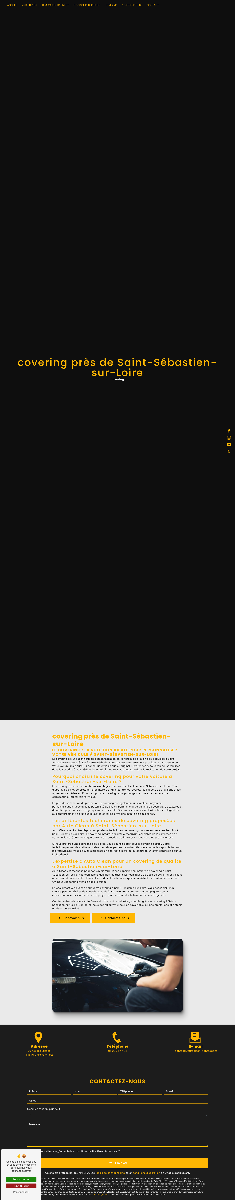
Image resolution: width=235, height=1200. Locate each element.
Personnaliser (21, 1192)
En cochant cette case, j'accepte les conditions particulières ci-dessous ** (75, 1151)
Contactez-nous (117, 918)
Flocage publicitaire (87, 5)
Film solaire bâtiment (55, 5)
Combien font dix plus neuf (43, 1109)
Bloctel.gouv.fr (101, 1194)
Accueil (12, 5)
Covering (111, 5)
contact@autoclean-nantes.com (196, 1051)
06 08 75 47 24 (117, 1051)
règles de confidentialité (110, 1172)
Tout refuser (21, 1185)
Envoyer (121, 1163)
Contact (153, 5)
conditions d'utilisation (146, 1172)
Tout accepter (21, 1179)
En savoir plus (73, 918)
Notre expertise (132, 5)
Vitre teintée (29, 5)
